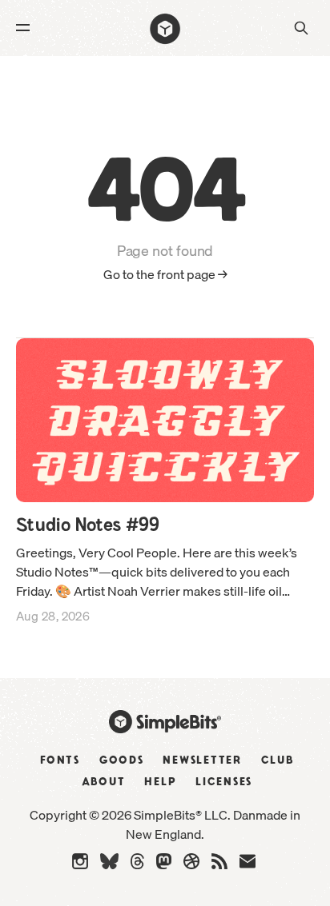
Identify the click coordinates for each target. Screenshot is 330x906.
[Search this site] (301, 28)
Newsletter (202, 760)
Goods (121, 760)
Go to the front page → (165, 275)
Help (160, 782)
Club (277, 760)
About (104, 782)
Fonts (60, 760)
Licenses (223, 782)
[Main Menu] (26, 28)
